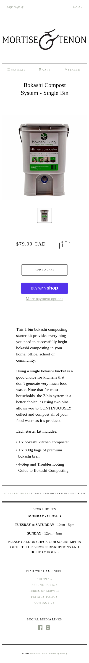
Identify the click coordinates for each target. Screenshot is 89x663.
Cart (45, 69)
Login (10, 6)
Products (21, 493)
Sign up (19, 6)
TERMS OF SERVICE (44, 590)
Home (7, 493)
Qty (64, 242)
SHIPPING (44, 579)
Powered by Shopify (58, 653)
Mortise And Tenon (38, 653)
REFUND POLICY (44, 585)
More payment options (44, 298)
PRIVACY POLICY (44, 596)
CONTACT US (44, 602)
